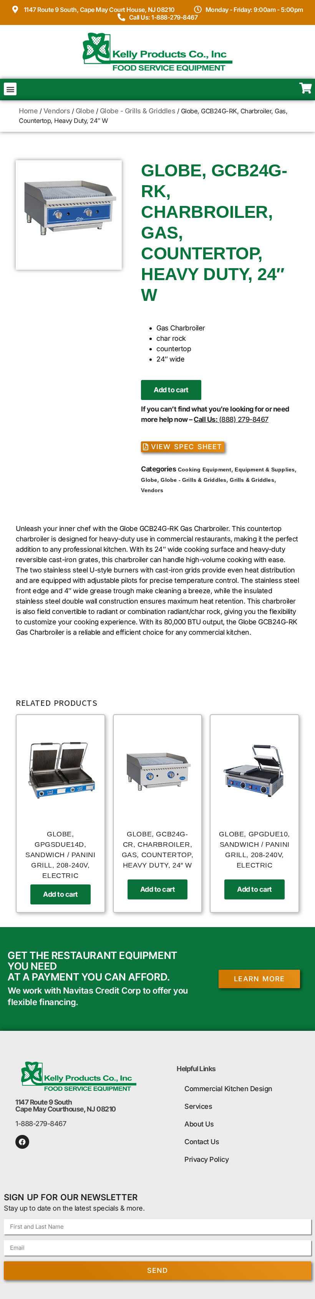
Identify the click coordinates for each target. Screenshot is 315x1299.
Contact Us (201, 1142)
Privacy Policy (206, 1159)
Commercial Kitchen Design (228, 1089)
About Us (199, 1124)
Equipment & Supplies (265, 469)
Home (28, 111)
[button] (10, 89)
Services (198, 1106)
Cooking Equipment (204, 469)
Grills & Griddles (252, 480)
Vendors (56, 111)
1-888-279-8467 (40, 1124)
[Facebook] (22, 1142)
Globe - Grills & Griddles (138, 111)
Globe (85, 111)
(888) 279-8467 (244, 419)
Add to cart (171, 390)
